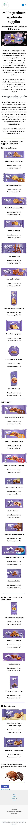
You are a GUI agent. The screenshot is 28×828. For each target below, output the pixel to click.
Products (14, 796)
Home (14, 794)
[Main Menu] (23, 5)
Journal (14, 800)
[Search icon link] (26, 5)
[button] (3, 39)
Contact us (14, 798)
